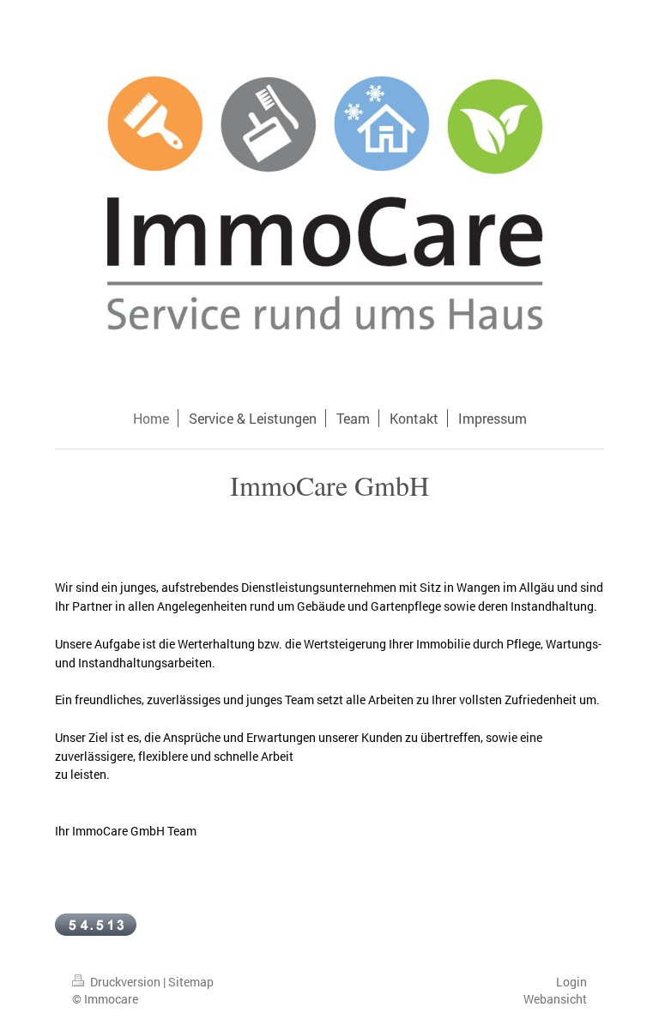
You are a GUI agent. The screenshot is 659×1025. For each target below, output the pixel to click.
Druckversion (125, 982)
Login (571, 982)
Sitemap (191, 982)
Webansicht (555, 999)
